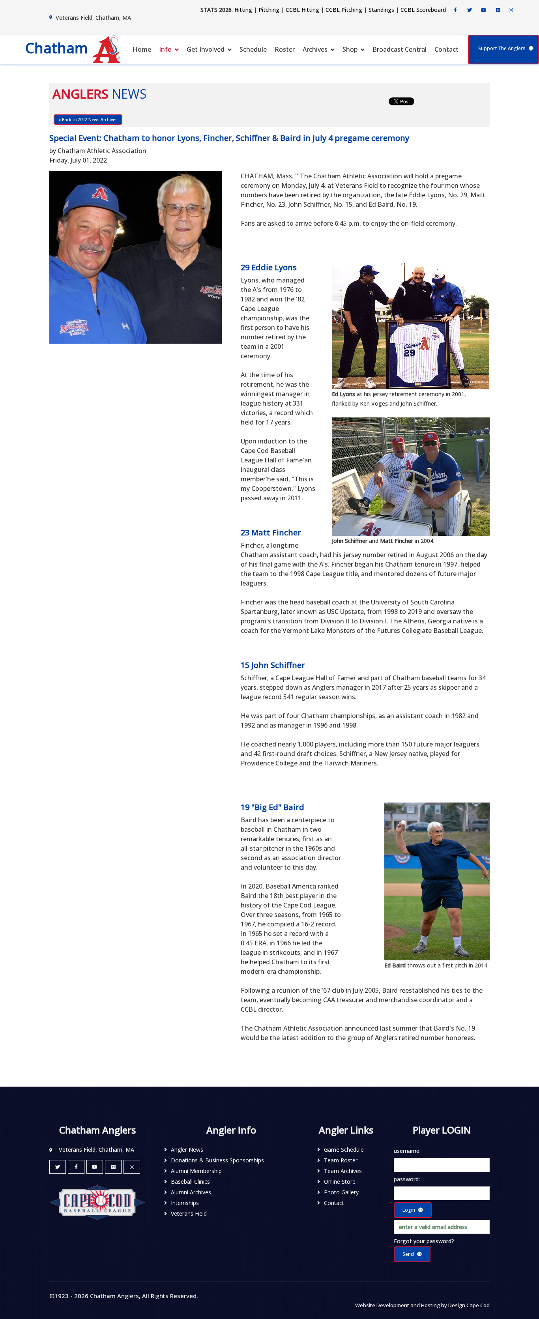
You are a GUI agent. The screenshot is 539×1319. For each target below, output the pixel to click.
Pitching (268, 9)
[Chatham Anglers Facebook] (455, 10)
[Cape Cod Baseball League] (97, 1202)
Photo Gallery (341, 1192)
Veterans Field (189, 1213)
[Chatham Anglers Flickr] (498, 10)
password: (407, 1179)
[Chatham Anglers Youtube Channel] (483, 10)
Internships (185, 1203)
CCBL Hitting (302, 9)
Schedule (253, 49)
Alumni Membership (196, 1171)
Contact (446, 49)
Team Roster (340, 1160)
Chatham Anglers (114, 1296)
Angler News (187, 1149)
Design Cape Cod (469, 1305)
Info (165, 49)
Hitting (243, 9)
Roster (285, 49)
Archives (315, 49)
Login (408, 1210)
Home (142, 49)
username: (407, 1150)
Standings (381, 9)
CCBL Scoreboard (423, 9)
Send (408, 1254)
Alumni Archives (191, 1192)
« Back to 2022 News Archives (88, 119)
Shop (349, 49)
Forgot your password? (424, 1241)
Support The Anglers (502, 48)
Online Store (340, 1181)
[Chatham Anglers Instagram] (510, 10)
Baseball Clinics (190, 1181)
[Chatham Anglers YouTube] (94, 1167)
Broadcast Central (399, 49)
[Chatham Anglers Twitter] (469, 10)
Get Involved (206, 49)
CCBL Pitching (344, 9)
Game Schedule (344, 1149)
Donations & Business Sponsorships (217, 1160)
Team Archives (343, 1171)
